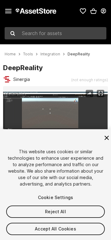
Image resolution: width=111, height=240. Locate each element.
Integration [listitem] (50, 54)
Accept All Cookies (55, 228)
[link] (83, 11)
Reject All (55, 211)
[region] (55, 121)
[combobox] (55, 33)
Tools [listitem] (28, 54)
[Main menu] (8, 11)
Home (10, 54)
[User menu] (103, 11)
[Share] (89, 93)
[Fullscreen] (100, 93)
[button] (93, 11)
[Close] (106, 138)
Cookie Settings (55, 197)
